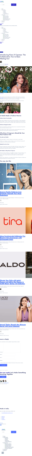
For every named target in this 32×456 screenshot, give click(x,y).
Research (4, 10)
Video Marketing (6, 16)
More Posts (6, 64)
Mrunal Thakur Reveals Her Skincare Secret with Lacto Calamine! (13, 325)
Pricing (3, 418)
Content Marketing (5, 13)
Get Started (1, 23)
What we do (3, 14)
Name (1, 354)
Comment (1, 352)
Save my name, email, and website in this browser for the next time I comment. (12, 362)
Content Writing (6, 15)
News (2, 8)
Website (1, 360)
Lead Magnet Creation (7, 18)
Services (3, 417)
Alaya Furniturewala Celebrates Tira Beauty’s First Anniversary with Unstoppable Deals (12, 237)
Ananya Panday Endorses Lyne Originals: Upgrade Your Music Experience (10, 193)
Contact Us (3, 20)
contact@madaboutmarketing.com (7, 412)
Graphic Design (6, 17)
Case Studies (3, 9)
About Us (3, 21)
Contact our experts (6, 382)
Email (1, 357)
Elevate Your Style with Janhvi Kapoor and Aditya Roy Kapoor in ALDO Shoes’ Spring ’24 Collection (12, 282)
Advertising (4, 12)
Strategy (4, 11)
